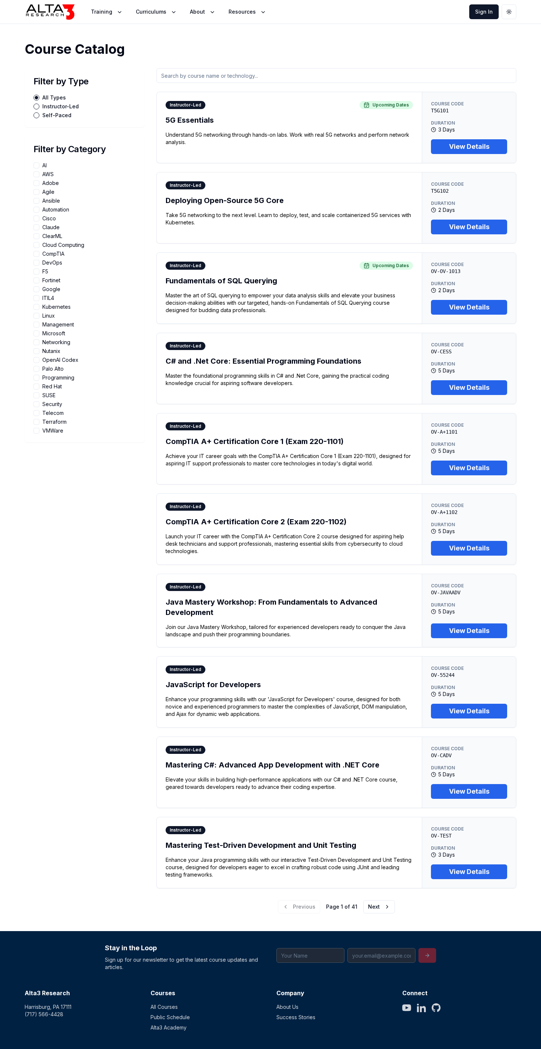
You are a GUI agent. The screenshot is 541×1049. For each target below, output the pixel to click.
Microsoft (53, 333)
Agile (48, 192)
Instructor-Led (60, 106)
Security (52, 404)
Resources (242, 11)
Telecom (53, 413)
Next (374, 906)
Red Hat (52, 386)
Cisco (49, 218)
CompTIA (53, 253)
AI (44, 165)
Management (58, 324)
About (197, 11)
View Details (469, 146)
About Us (287, 1007)
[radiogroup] (84, 106)
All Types (54, 97)
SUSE (49, 395)
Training (101, 11)
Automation (55, 209)
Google (51, 289)
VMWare (52, 430)
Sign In (484, 11)
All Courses (164, 1007)
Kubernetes (56, 307)
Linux (48, 315)
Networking (56, 342)
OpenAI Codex (60, 360)
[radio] (36, 98)
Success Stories (295, 1017)
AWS (48, 174)
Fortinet (51, 280)
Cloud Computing (63, 245)
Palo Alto (53, 368)
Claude (51, 227)
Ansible (51, 200)
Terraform (54, 421)
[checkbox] (36, 165)
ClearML (52, 236)
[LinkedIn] (421, 1007)
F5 (45, 271)
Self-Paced (56, 115)
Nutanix (51, 351)
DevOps (52, 262)
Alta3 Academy (169, 1027)
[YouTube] (406, 1007)
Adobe (50, 183)
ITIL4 (48, 298)
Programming (58, 377)
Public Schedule (170, 1017)
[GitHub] (436, 1007)
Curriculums (151, 11)
